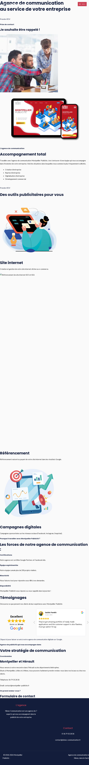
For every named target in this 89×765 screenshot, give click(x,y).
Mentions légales (16, 758)
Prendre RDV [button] (5, 19)
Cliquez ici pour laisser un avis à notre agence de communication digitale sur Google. (31, 639)
